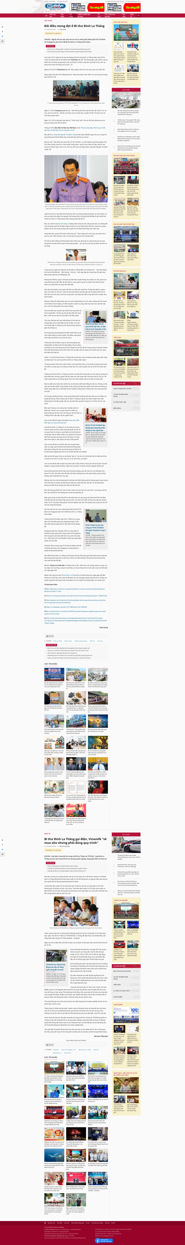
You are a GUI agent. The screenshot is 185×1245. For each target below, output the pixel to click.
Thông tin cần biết (121, 900)
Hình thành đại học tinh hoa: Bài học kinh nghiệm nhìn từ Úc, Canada (53, 731)
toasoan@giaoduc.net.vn (134, 1)
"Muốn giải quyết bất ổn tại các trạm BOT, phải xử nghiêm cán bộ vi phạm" (126, 1090)
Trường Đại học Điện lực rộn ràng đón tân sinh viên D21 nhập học (132, 303)
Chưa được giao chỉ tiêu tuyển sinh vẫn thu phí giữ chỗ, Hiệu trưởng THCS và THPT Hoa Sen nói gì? (133, 372)
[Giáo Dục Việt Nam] (55, 7)
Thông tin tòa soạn (62, 1)
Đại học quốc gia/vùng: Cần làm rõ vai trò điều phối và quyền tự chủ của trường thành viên (53, 685)
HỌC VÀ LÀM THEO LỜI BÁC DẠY (124, 224)
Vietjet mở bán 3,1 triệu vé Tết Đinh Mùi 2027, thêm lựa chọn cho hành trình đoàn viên (53, 1189)
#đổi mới (92, 641)
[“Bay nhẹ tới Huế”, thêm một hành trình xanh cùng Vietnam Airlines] (98, 1112)
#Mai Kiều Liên (57, 1053)
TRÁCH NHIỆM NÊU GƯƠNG (122, 388)
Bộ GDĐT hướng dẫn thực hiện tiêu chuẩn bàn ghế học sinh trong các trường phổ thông (133, 211)
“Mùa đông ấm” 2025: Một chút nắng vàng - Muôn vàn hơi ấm (132, 257)
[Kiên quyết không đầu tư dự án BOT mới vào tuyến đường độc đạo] (133, 1099)
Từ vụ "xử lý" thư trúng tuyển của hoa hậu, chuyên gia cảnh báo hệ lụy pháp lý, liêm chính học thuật (76, 797)
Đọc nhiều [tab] (126, 90)
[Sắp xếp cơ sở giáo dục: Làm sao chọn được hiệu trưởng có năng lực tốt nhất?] (54, 742)
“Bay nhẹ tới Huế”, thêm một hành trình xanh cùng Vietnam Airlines (97, 1123)
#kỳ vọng (99, 641)
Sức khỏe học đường (110, 15)
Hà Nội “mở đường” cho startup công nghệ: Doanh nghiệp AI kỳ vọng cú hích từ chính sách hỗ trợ (119, 1039)
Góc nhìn (71, 15)
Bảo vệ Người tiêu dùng (122, 971)
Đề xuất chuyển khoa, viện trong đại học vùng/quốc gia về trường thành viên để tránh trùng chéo (97, 685)
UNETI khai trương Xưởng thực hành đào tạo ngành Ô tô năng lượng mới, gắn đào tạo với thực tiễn (97, 1079)
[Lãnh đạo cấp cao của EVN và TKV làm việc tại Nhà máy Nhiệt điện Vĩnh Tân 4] (76, 1068)
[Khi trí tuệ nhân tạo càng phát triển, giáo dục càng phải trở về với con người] (98, 742)
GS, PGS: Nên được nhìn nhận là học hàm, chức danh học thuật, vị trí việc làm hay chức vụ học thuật (98, 798)
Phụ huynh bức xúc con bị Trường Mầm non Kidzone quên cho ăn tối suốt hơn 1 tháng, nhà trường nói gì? (119, 372)
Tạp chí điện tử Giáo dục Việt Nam (76, 1040)
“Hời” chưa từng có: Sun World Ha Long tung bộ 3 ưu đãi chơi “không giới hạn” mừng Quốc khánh (53, 1211)
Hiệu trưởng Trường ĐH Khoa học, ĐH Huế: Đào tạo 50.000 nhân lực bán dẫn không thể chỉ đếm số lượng (126, 285)
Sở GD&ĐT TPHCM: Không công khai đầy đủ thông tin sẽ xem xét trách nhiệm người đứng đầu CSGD (133, 190)
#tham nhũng (68, 641)
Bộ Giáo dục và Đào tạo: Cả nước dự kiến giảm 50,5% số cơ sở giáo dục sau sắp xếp (119, 304)
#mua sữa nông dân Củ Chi (68, 1049)
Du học (99, 15)
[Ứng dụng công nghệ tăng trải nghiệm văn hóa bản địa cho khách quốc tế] (133, 1029)
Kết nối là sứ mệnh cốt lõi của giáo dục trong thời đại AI (53, 796)
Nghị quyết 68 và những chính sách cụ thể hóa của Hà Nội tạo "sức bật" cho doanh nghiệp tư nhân (75, 1211)
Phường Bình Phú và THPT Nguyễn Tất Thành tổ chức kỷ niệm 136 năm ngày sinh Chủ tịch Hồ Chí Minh (119, 258)
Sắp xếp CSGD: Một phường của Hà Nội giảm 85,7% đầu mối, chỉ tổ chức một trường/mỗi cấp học (119, 212)
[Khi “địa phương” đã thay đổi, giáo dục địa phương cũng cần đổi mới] (54, 697)
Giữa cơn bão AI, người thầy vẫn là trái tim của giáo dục (62, 653)
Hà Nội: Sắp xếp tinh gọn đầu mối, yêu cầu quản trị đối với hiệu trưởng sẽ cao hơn (125, 170)
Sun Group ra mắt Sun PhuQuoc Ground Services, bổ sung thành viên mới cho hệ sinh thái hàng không (128, 883)
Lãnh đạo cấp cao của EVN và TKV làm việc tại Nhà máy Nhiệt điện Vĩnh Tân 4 (75, 1078)
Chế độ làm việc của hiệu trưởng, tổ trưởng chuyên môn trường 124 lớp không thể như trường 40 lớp (132, 56)
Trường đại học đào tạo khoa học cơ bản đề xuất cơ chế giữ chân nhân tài (54, 820)
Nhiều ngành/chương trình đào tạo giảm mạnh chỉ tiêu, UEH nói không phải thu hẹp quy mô (132, 325)
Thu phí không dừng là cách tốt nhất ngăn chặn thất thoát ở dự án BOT (119, 1108)
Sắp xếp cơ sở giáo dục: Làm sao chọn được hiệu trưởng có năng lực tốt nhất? (54, 752)
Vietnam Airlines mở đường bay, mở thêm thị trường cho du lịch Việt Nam (75, 1101)
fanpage (104, 1240)
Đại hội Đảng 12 (64, 224)
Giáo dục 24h (52, 15)
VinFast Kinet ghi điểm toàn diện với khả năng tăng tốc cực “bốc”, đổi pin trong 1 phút (128, 874)
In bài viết (51, 636)
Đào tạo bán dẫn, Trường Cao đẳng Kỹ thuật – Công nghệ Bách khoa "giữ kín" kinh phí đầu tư (119, 325)
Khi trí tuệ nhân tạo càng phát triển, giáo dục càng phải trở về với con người (97, 752)
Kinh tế (132, 15)
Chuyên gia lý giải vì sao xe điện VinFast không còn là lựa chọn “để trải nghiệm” (129, 857)
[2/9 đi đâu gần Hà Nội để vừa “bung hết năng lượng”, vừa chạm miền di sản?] (76, 1134)
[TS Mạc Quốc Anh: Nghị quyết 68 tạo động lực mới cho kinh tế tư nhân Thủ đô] (76, 1112)
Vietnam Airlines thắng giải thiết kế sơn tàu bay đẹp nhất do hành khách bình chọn (54, 1165)
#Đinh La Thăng (57, 641)
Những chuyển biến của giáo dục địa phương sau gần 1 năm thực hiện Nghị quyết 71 (76, 752)
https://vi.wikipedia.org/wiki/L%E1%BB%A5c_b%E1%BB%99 (66, 607)
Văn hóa (123, 15)
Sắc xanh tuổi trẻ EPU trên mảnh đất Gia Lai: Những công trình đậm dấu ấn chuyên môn (126, 238)
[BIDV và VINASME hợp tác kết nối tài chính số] (98, 1091)
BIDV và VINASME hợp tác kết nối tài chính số (98, 1100)
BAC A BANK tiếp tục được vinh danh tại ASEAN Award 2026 (75, 1188)
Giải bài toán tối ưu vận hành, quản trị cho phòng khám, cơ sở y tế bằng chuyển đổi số (119, 1060)
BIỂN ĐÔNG (117, 408)
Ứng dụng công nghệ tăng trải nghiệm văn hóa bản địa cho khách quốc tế (132, 1038)
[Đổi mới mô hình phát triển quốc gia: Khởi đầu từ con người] (98, 721)
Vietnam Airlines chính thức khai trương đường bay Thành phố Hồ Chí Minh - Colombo (98, 1189)
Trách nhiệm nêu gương (84, 15)
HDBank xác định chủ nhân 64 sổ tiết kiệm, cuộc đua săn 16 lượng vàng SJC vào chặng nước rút (54, 1144)
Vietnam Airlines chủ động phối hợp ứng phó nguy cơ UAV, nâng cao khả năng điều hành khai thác (75, 1166)
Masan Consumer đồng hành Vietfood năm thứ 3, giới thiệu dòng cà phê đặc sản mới (129, 892)
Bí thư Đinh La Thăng (69, 575)
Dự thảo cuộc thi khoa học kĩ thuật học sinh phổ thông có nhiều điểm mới (133, 76)
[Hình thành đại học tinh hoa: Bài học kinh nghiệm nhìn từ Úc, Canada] (54, 721)
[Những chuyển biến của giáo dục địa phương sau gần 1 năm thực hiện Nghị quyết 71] (76, 742)
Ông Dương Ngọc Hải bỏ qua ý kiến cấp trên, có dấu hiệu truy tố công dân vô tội (95, 326)
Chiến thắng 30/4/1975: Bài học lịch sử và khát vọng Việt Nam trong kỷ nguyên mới (69, 655)
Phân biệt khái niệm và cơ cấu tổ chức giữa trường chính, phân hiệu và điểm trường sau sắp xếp (119, 56)
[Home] (2, 26)
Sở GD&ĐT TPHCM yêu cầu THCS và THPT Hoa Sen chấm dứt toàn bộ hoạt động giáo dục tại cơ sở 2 (126, 352)
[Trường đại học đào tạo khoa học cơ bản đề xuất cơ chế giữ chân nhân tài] (54, 810)
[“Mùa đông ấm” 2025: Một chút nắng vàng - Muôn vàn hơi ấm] (133, 248)
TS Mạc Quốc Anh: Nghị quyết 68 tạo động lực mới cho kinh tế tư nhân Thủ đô (76, 1123)
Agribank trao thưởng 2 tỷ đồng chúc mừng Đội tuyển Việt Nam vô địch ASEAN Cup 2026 (53, 1123)
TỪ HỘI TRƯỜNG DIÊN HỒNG (120, 395)
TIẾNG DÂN (117, 337)
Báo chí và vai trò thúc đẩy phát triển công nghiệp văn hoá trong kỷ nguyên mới (68, 648)
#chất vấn (96, 1049)
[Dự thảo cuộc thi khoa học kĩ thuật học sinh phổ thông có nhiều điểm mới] (133, 68)
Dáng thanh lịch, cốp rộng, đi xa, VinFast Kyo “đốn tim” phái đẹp (127, 865)
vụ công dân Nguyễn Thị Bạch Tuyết (64, 135)
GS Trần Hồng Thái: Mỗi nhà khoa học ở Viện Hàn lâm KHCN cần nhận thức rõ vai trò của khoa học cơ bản (76, 821)
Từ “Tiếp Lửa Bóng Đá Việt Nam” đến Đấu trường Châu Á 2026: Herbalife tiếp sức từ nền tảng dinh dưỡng (53, 1079)
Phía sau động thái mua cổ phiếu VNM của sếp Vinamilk (62, 866)
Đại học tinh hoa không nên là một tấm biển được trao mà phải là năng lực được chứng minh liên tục (98, 709)
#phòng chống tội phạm (80, 641)
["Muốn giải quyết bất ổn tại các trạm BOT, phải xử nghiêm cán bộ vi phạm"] (126, 1085)
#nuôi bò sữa (67, 1053)
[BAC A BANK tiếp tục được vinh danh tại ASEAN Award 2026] (76, 1178)
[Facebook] (2, 31)
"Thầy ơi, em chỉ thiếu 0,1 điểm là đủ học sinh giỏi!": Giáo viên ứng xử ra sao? (68, 650)
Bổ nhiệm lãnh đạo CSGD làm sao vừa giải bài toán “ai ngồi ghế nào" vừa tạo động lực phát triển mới (76, 709)
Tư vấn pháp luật (119, 402)
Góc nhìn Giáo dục (120, 22)
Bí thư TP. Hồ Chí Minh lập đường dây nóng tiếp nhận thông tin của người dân (95, 428)
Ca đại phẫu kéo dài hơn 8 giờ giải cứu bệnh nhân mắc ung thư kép (98, 1164)
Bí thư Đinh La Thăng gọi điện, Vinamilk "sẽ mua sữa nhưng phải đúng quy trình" (68, 49)
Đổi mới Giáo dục (120, 271)
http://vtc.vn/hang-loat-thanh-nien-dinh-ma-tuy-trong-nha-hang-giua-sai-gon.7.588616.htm (76, 596)
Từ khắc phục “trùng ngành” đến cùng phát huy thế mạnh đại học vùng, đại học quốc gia (75, 731)
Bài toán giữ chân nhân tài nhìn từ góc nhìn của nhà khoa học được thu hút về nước (53, 774)
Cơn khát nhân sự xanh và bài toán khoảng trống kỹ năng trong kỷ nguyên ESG (98, 1144)
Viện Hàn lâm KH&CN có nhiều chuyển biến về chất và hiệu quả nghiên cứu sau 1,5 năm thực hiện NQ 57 (97, 775)
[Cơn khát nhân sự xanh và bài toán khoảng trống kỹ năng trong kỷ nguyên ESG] (98, 1134)
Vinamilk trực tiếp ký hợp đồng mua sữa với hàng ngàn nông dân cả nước (67, 868)
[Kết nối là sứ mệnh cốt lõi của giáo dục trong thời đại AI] (54, 787)
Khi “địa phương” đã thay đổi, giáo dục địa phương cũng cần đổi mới (53, 708)
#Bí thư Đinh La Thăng (85, 1049)
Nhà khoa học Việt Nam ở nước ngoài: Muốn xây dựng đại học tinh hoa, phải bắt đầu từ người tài (75, 685)
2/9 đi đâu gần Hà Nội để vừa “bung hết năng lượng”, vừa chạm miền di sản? (75, 1144)
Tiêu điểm (62, 15)
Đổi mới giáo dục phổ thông (124, 156)
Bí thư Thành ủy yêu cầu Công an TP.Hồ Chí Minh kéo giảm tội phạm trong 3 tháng (69, 51)
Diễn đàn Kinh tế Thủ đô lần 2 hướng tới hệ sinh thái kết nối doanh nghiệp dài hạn (53, 1101)
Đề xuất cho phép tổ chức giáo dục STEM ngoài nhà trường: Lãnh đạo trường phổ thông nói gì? (119, 190)
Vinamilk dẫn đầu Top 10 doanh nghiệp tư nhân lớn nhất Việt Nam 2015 (66, 871)
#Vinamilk (56, 1049)
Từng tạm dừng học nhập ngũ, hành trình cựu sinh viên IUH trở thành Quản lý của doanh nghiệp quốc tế (133, 1060)
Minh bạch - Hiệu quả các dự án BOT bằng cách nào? (125, 1074)
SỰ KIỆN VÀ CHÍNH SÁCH (121, 991)
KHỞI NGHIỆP (117, 997)
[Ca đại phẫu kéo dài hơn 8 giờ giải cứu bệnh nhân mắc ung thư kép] (98, 1155)
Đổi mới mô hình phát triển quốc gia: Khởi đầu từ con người (97, 730)
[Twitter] (2, 36)
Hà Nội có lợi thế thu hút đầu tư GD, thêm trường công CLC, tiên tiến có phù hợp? (69, 658)
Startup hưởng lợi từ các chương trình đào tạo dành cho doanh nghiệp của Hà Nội (125, 1019)
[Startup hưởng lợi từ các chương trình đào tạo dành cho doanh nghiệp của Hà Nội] (126, 1015)
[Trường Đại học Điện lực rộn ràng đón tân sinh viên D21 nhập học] (133, 295)
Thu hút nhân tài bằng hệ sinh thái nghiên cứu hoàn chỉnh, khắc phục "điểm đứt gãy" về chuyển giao (76, 775)
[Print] (2, 41)
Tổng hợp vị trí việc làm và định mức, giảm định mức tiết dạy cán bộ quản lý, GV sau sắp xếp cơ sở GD (119, 78)
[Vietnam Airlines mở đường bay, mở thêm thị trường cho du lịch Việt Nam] (76, 1091)
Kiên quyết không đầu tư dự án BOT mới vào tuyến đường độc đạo (132, 1107)
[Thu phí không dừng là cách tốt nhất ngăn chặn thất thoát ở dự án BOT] (119, 1099)
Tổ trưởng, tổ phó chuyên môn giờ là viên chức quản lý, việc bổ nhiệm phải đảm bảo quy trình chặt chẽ (126, 37)
